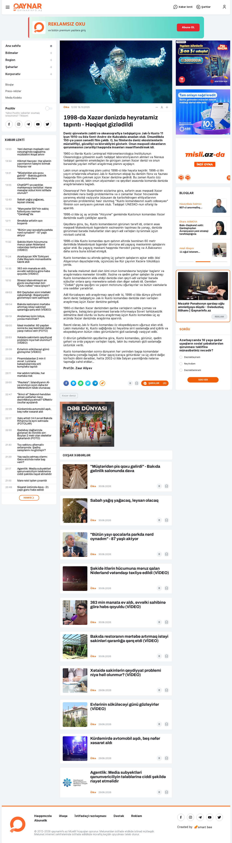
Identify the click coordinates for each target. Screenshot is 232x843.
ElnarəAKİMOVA (188, 221)
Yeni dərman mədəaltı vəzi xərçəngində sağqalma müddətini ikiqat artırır (33, 152)
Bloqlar (9, 84)
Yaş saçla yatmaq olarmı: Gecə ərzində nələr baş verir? (32, 459)
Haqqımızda (43, 816)
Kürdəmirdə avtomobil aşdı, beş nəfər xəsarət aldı (34, 410)
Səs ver (203, 380)
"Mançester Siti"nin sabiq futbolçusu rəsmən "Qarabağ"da (33, 211)
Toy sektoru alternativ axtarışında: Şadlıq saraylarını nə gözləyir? (31, 447)
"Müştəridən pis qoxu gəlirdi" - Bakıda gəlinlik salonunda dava (31, 176)
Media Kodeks (13, 97)
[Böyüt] (167, 107)
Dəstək (119, 816)
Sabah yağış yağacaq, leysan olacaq (30, 201)
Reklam (136, 816)
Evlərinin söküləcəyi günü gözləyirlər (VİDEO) (33, 350)
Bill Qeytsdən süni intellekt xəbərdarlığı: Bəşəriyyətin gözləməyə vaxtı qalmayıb (34, 295)
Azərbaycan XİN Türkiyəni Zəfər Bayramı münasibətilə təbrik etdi (34, 259)
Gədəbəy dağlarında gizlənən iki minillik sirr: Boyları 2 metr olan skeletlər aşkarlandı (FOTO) (34, 434)
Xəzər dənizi (69, 395)
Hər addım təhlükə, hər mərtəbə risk (31, 374)
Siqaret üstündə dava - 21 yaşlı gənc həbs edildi (33, 488)
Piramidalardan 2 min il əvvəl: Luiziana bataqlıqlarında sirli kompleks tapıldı (31, 362)
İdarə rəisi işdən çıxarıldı (32, 480)
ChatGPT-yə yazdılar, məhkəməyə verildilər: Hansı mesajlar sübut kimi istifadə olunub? (34, 189)
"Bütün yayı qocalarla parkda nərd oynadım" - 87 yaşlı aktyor (35, 233)
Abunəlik (40, 820)
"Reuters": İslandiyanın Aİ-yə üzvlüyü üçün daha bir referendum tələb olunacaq (33, 385)
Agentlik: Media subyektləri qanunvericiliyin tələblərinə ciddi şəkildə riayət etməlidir (34, 471)
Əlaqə (63, 816)
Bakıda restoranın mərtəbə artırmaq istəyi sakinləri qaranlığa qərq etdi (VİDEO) (34, 307)
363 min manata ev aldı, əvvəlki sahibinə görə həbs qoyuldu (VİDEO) (33, 271)
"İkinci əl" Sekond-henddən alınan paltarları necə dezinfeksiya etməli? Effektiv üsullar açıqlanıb (34, 398)
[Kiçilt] (156, 107)
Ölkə (93, 486)
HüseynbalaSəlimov (190, 204)
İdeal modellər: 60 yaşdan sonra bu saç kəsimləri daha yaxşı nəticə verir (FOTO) (34, 328)
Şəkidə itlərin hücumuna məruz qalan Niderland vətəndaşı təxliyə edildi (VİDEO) (32, 246)
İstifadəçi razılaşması (90, 816)
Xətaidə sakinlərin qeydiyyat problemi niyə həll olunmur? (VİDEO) (34, 340)
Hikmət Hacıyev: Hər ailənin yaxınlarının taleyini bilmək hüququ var (34, 164)
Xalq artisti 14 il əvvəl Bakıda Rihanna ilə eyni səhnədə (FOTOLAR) (34, 421)
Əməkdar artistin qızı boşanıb (30, 222)
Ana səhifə (13, 46)
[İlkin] (161, 107)
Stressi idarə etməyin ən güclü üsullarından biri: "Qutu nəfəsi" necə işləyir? (33, 283)
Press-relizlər (13, 91)
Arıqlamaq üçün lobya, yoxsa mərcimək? (31, 317)
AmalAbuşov (186, 248)
